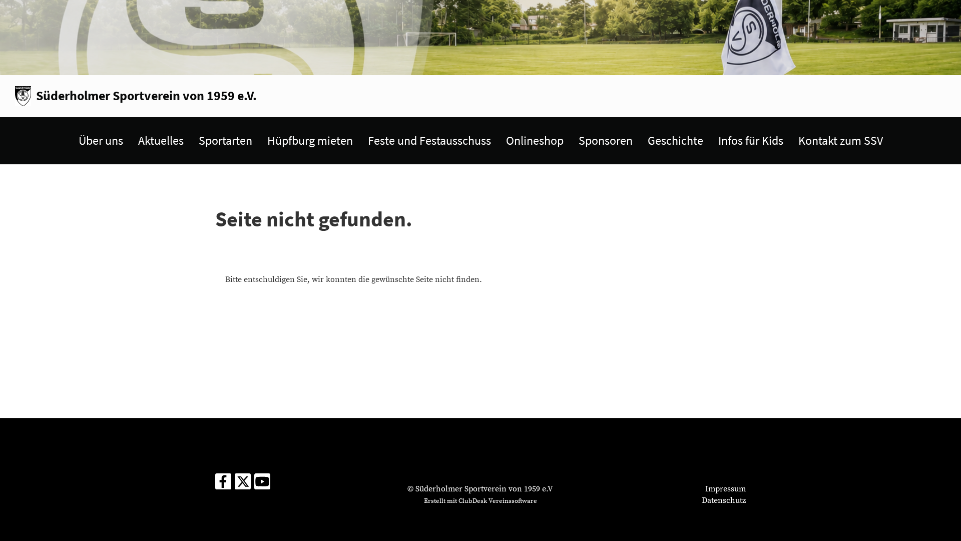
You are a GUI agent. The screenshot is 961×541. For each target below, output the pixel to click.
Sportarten (225, 140)
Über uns (101, 140)
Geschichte (675, 140)
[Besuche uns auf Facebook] (223, 485)
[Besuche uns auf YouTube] (262, 485)
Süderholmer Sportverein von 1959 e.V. (146, 95)
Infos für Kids (750, 140)
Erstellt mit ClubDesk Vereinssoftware (480, 501)
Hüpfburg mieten (310, 140)
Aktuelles (161, 140)
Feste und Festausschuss (429, 140)
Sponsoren (606, 140)
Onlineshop (535, 140)
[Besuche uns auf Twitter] (243, 485)
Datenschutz (724, 500)
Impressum (725, 489)
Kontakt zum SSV (840, 140)
